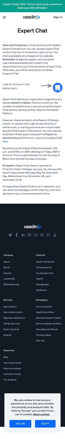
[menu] (4, 17)
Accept (45, 424)
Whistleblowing (11, 284)
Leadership (9, 279)
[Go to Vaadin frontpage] (32, 227)
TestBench (41, 290)
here (5, 141)
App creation (10, 307)
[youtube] (35, 235)
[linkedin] (23, 235)
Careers (7, 273)
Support (7, 335)
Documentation (44, 307)
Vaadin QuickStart (45, 312)
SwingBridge (42, 284)
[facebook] (16, 235)
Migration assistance (14, 318)
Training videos (43, 335)
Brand (6, 267)
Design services (11, 324)
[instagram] (42, 235)
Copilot (39, 279)
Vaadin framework (45, 262)
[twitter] (10, 235)
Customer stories (12, 374)
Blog (5, 357)
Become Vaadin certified (48, 324)
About (6, 262)
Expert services (11, 329)
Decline (20, 424)
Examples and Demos (47, 329)
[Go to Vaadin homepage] (31, 17)
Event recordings (12, 368)
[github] (29, 235)
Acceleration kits (44, 273)
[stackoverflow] (55, 235)
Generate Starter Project (48, 318)
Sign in (57, 17)
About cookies (41, 414)
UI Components (43, 267)
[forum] (48, 235)
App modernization (13, 312)
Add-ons (40, 341)
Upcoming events (12, 363)
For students (9, 380)
